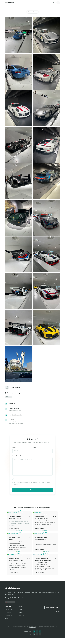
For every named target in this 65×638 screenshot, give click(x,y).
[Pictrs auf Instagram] (37, 634)
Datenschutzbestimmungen (34, 479)
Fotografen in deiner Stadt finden (15, 598)
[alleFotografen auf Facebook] (40, 631)
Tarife (20, 609)
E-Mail (14, 447)
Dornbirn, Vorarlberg (13, 393)
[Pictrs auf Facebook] (40, 634)
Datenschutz (8, 615)
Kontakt (21, 615)
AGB (6, 618)
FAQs (20, 612)
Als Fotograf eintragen (52, 607)
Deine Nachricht (16, 455)
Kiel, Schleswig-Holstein (16, 560)
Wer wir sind (8, 609)
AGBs (23, 479)
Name (34, 447)
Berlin (11, 539)
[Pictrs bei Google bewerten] (34, 634)
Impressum (8, 612)
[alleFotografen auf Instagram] (37, 631)
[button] (53, 3)
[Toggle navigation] (58, 2)
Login (58, 611)
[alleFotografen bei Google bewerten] (34, 631)
